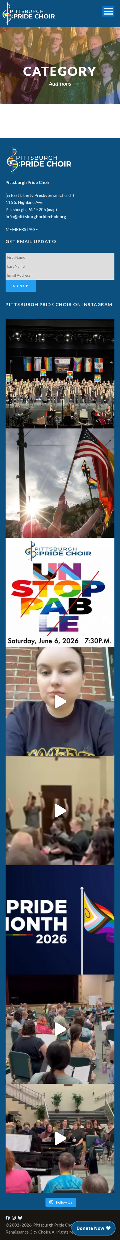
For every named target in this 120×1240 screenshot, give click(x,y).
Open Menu (108, 11)
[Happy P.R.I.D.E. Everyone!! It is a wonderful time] (60, 920)
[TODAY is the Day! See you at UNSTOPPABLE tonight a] (60, 592)
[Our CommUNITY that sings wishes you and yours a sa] (60, 483)
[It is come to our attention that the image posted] (60, 1138)
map (52, 209)
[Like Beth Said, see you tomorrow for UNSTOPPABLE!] (60, 701)
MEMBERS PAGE (22, 229)
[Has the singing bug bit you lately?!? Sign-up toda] (60, 373)
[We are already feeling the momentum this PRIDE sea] (60, 810)
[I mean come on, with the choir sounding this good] (60, 1029)
